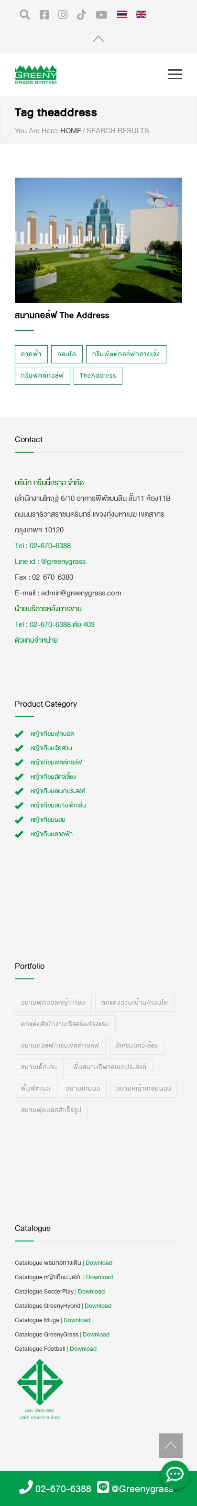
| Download (97, 1263)
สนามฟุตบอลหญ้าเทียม (53, 1003)
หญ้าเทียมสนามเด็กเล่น (58, 805)
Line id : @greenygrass (50, 561)
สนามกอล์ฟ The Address (62, 315)
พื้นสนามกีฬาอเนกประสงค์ (110, 1067)
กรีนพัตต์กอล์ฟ (42, 376)
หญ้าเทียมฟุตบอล (52, 734)
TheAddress (98, 376)
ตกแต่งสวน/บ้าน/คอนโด (134, 1003)
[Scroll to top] (171, 1445)
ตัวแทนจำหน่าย (36, 640)
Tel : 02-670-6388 (43, 545)
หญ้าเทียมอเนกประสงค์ (58, 791)
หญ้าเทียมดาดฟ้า (52, 834)
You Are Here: (37, 131)
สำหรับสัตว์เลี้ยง (136, 1045)
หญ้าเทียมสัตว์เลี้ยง (53, 777)
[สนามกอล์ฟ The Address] (98, 240)
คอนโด (67, 354)
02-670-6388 (63, 1489)
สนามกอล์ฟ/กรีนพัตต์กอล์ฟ (60, 1045)
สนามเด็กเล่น (39, 1067)
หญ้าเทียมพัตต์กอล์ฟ (56, 762)
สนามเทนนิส (83, 1088)
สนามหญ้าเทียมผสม (144, 1088)
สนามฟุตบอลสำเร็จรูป (51, 1110)
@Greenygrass (142, 1489)
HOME (70, 131)
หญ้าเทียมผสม (48, 820)
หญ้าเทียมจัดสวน (51, 748)
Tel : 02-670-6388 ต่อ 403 (55, 624)
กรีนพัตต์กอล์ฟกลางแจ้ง (126, 354)
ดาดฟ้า (31, 354)
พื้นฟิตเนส (35, 1088)
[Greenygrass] (91, 74)
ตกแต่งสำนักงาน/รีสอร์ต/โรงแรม (65, 1024)
